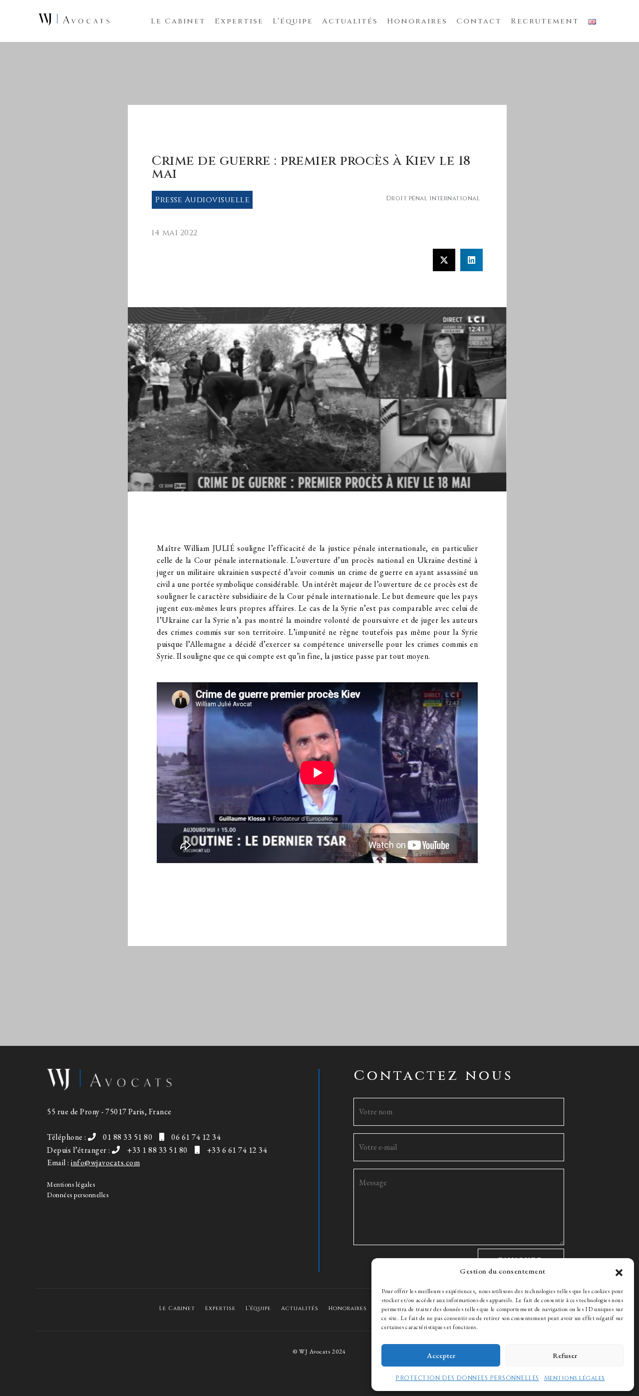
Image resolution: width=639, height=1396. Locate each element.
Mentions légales (574, 1378)
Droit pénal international (433, 198)
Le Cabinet (178, 21)
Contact (479, 21)
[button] (619, 1271)
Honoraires (417, 21)
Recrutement (545, 21)
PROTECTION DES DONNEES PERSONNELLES (467, 1378)
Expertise (239, 21)
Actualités (350, 21)
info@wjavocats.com (105, 1162)
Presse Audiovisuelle (202, 199)
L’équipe (293, 21)
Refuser (565, 1355)
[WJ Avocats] (73, 19)
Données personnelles (77, 1194)
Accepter (441, 1355)
